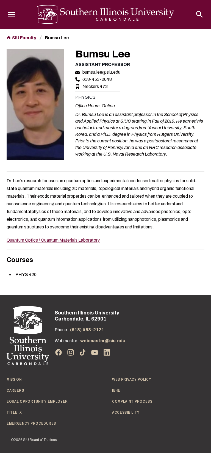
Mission (14, 379)
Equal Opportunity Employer (37, 401)
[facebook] (58, 352)
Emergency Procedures (31, 423)
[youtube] (95, 352)
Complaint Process (132, 401)
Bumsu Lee (57, 37)
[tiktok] (83, 352)
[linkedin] (107, 352)
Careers (15, 390)
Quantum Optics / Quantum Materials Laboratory (53, 240)
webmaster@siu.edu (102, 340)
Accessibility (126, 412)
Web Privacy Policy (131, 379)
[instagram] (70, 352)
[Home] (28, 335)
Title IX (14, 412)
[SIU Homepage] (106, 14)
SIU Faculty (24, 37)
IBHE (116, 390)
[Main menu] (11, 14)
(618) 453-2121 (87, 329)
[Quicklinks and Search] (199, 14)
